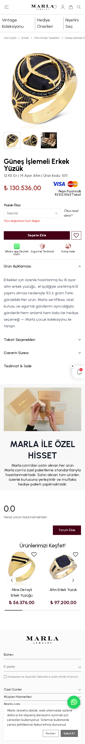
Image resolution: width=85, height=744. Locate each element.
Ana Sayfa (10, 38)
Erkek (25, 38)
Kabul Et (69, 733)
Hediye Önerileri (45, 23)
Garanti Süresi (16, 353)
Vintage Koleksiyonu (13, 23)
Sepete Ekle (37, 235)
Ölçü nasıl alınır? (71, 213)
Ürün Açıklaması (17, 266)
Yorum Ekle (67, 530)
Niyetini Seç (72, 23)
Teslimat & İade (18, 366)
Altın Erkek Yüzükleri (47, 38)
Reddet (51, 733)
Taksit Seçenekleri (19, 339)
